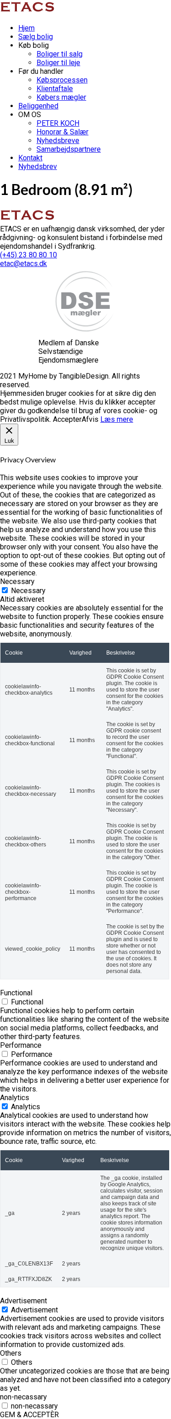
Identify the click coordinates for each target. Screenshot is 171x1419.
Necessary (28, 590)
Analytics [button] (14, 1097)
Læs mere (116, 419)
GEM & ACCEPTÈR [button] (29, 1414)
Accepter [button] (67, 419)
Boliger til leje (58, 62)
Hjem (26, 28)
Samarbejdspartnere (68, 149)
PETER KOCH (57, 123)
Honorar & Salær (62, 132)
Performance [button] (20, 1045)
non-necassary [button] (23, 1397)
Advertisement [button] (23, 1300)
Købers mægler (61, 97)
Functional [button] (16, 993)
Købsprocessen (62, 80)
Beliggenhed (38, 106)
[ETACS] (28, 12)
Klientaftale (54, 88)
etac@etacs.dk (23, 263)
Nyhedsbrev (37, 166)
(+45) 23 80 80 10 (28, 255)
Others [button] (10, 1353)
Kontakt (30, 158)
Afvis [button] (90, 419)
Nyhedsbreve (57, 140)
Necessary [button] (17, 581)
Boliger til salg (59, 54)
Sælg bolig (35, 36)
